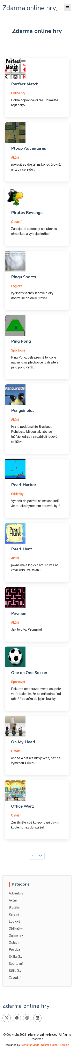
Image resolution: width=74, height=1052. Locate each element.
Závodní (14, 978)
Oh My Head (23, 742)
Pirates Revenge (27, 212)
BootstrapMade (30, 1044)
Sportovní (18, 350)
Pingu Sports (23, 277)
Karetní (14, 914)
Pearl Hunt (21, 549)
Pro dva (14, 950)
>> (40, 856)
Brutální (14, 907)
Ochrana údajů (49, 1044)
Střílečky (17, 494)
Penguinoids (23, 410)
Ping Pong (21, 341)
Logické (17, 286)
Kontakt (64, 1044)
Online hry (18, 93)
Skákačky (15, 957)
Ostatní (16, 222)
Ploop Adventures (28, 148)
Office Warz (22, 806)
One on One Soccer (29, 672)
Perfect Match (24, 84)
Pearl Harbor (23, 485)
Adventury (16, 893)
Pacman (18, 613)
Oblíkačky (16, 928)
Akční (15, 157)
